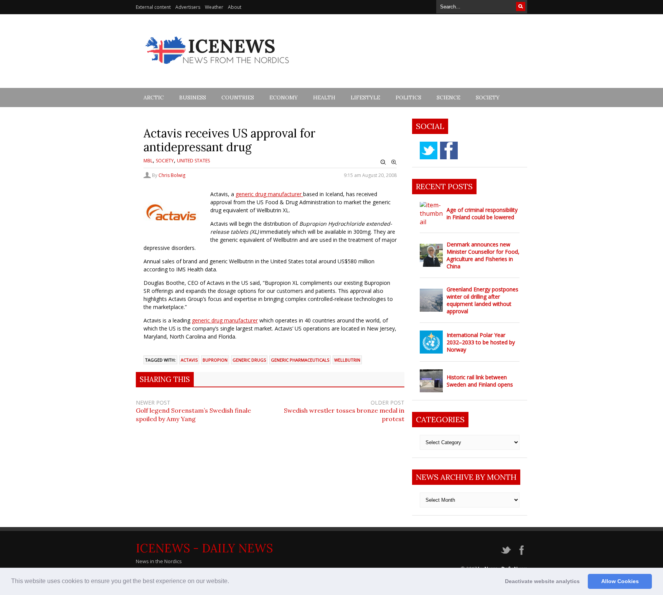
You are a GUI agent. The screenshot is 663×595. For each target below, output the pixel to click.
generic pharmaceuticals (300, 360)
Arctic (153, 97)
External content (153, 7)
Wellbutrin (347, 360)
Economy (283, 97)
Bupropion (215, 360)
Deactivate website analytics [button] (542, 581)
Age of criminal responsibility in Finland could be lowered (482, 213)
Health (324, 97)
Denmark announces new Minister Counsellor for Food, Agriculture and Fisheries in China (483, 255)
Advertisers (187, 7)
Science (448, 97)
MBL (148, 160)
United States (193, 160)
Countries (237, 97)
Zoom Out (383, 162)
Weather (214, 7)
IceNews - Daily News (204, 548)
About (234, 7)
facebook (449, 150)
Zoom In (394, 162)
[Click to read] (431, 213)
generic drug (251, 194)
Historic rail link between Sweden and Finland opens (480, 381)
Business (192, 97)
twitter (428, 150)
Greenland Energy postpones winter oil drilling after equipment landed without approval (482, 300)
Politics (408, 97)
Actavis (189, 360)
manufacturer (284, 194)
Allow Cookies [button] (620, 581)
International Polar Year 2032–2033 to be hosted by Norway (481, 342)
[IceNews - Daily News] (218, 68)
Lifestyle (365, 97)
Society (488, 97)
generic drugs (249, 360)
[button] (232, 582)
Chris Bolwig (171, 175)
